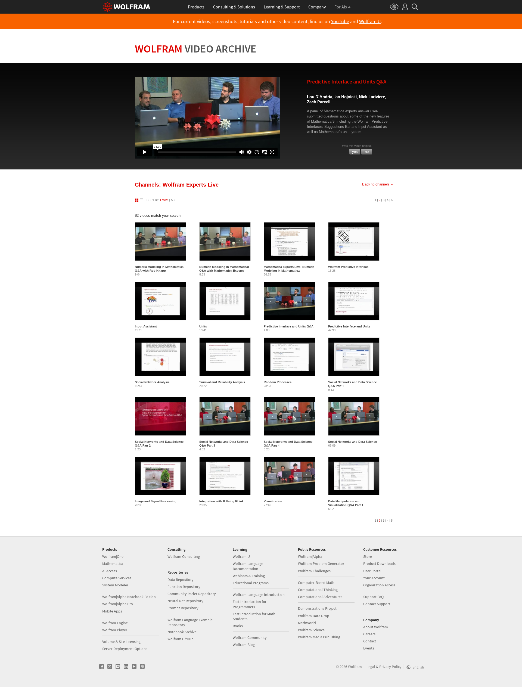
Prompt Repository (182, 607)
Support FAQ (373, 596)
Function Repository (183, 586)
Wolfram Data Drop (313, 615)
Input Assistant (146, 326)
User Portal (372, 570)
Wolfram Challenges (314, 570)
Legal (370, 666)
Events (368, 648)
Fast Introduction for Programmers (249, 604)
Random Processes (277, 382)
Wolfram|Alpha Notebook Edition (129, 596)
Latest (164, 200)
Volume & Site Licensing (121, 641)
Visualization (273, 501)
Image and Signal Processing (155, 501)
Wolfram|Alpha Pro (117, 603)
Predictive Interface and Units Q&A (288, 326)
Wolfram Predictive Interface (348, 266)
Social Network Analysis (152, 382)
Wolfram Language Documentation (248, 566)
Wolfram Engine (115, 622)
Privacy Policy (390, 666)
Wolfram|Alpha (310, 556)
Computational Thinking (318, 589)
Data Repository (180, 579)
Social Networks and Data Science (352, 441)
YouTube (340, 21)
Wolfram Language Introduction (259, 594)
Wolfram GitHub (180, 638)
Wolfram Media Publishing (319, 637)
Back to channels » (377, 184)
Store (367, 556)
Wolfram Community (250, 637)
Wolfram (195, 48)
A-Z (173, 200)
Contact (369, 641)
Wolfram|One (112, 556)
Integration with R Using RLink (221, 501)
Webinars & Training (249, 575)
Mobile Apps (112, 611)
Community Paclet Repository (191, 593)
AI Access (109, 570)
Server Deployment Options (124, 648)
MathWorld (307, 622)
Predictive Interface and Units (349, 326)
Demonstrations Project (317, 608)
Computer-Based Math (316, 582)
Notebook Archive (182, 631)
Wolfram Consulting (183, 556)
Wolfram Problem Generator (321, 563)
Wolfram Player (114, 629)
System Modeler (115, 585)
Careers (369, 634)
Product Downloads (379, 563)
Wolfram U (370, 21)
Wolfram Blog (244, 644)
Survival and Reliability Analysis (222, 382)
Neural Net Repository (185, 600)
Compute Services (116, 577)
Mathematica (112, 563)
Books (238, 625)
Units (203, 326)
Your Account (374, 577)
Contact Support (376, 603)
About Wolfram (375, 626)
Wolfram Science (311, 629)
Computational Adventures (320, 596)
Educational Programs (251, 582)
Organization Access (379, 585)
